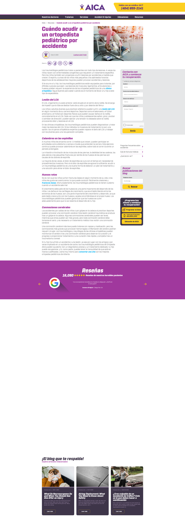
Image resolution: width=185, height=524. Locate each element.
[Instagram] (60, 63)
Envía (132, 131)
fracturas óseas (49, 183)
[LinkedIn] (49, 63)
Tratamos (69, 17)
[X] (65, 63)
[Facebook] (55, 63)
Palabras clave (127, 177)
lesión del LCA (108, 109)
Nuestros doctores (50, 17)
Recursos (139, 17)
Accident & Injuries (103, 17)
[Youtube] (71, 63)
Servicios (84, 17)
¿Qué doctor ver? (126, 156)
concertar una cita (87, 252)
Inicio (43, 23)
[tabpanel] (58, 490)
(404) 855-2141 (131, 7)
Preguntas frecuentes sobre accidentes (130, 147)
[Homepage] (92, 7)
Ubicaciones (123, 17)
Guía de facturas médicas (129, 152)
